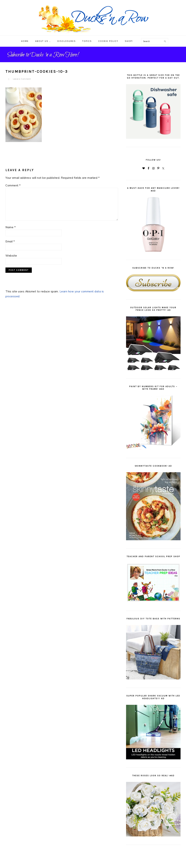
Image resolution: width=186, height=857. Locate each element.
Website (11, 255)
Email (10, 241)
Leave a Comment (22, 79)
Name (10, 227)
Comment (13, 185)
